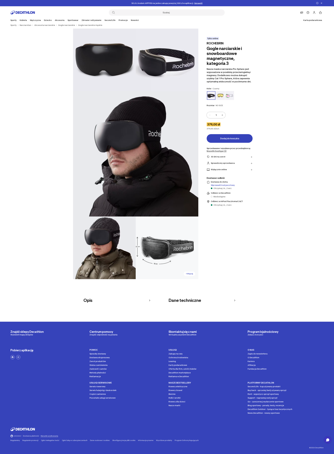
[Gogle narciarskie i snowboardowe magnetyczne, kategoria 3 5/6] (167, 247)
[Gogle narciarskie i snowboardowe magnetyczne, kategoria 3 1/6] (167, 60)
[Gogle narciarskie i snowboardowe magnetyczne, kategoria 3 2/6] (104, 60)
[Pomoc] (308, 12)
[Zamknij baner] (321, 3)
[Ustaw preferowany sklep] (302, 12)
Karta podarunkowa (312, 20)
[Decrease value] (210, 115)
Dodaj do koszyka (229, 138)
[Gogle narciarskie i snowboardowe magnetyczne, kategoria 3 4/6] (104, 247)
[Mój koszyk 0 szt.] (320, 12)
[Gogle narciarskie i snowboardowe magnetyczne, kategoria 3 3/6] (135, 153)
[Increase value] (222, 115)
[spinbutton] (216, 115)
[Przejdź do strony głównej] (22, 12)
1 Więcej (189, 274)
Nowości (135, 20)
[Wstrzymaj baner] (317, 3)
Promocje (123, 20)
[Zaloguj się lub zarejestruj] (314, 12)
